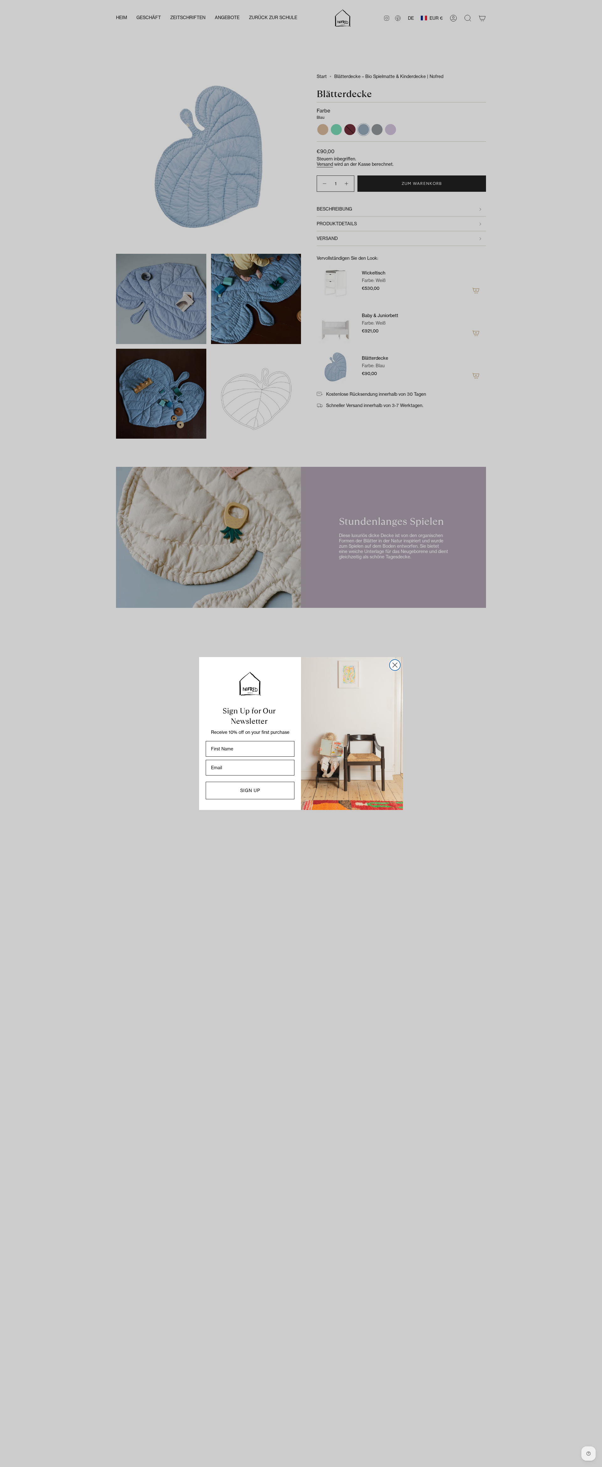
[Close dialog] (394, 665)
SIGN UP (250, 790)
